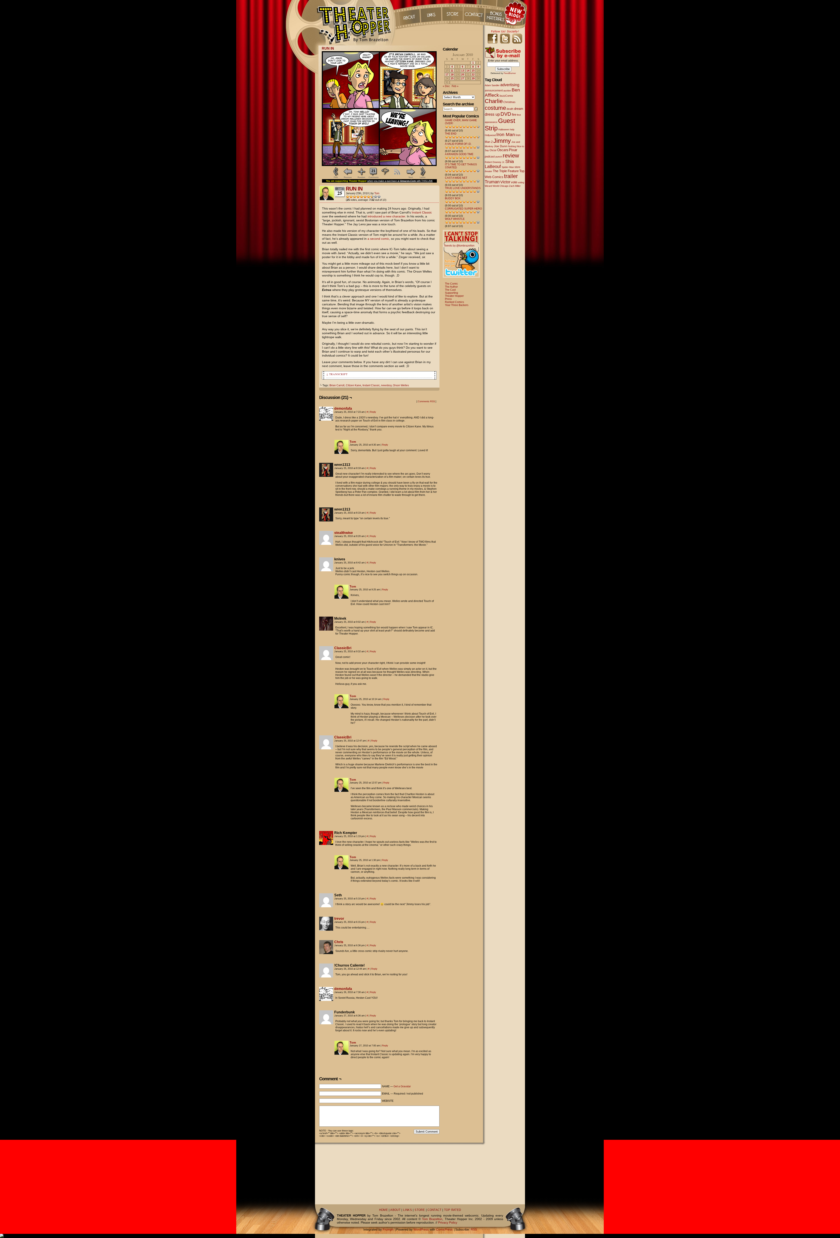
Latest (422, 177)
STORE (420, 1210)
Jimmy (502, 140)
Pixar (513, 150)
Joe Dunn (500, 146)
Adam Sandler (492, 85)
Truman (492, 181)
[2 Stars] (351, 196)
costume (495, 108)
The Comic (451, 283)
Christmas (509, 102)
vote (514, 182)
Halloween (503, 129)
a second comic (378, 238)
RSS (474, 1229)
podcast (490, 156)
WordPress (421, 1229)
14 (467, 70)
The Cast (450, 289)
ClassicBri (342, 648)
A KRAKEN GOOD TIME (459, 154)
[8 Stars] (372, 196)
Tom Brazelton (432, 1219)
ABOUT (395, 1210)
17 (446, 74)
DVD (505, 114)
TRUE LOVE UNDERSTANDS (463, 188)
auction (507, 90)
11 (452, 70)
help (512, 129)
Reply (373, 412)
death (510, 108)
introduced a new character (386, 216)
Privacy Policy (447, 1222)
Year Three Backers (456, 305)
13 (462, 70)
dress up (492, 114)
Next (411, 177)
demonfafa (343, 408)
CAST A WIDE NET (456, 177)
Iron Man (505, 134)
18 (452, 74)
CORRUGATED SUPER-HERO (463, 208)
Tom (376, 193)
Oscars (502, 150)
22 (473, 74)
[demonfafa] (326, 419)
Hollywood (490, 135)
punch (498, 156)
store (517, 167)
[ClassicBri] (326, 659)
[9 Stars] (375, 196)
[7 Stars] (368, 196)
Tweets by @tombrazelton (459, 245)
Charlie (494, 101)
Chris (338, 942)
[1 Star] (347, 196)
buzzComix (506, 95)
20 (462, 74)
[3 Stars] (354, 196)
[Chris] (326, 953)
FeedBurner (510, 73)
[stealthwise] (326, 544)
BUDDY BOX (452, 198)
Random (361, 177)
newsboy (386, 385)
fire (514, 114)
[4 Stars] (358, 196)
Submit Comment (427, 1131)
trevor (339, 918)
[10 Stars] (379, 196)
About (409, 13)
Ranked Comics (454, 302)
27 (462, 78)
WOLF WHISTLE (455, 218)
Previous (348, 177)
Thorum (496, 13)
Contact (474, 13)
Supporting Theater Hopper (454, 294)
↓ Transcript (337, 374)
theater (488, 171)
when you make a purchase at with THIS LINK (400, 181)
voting (521, 182)
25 (452, 78)
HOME (383, 1210)
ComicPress (444, 1229)
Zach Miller (515, 186)
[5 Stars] (361, 196)
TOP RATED (452, 1210)
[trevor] (326, 929)
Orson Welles (401, 385)
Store (453, 13)
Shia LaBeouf (499, 164)
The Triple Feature (506, 171)
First (336, 177)
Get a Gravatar (402, 1086)
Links (431, 13)
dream (518, 108)
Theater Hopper (356, 22)
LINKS (407, 1210)
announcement (494, 90)
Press (448, 299)
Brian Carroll (337, 385)
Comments (373, 173)
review (511, 155)
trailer (511, 176)
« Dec (446, 86)
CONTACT (434, 1210)
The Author (451, 286)
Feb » (455, 86)
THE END (451, 133)
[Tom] (341, 453)
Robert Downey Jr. (495, 162)
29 (473, 78)
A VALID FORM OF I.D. (458, 143)
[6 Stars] (365, 196)
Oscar (493, 150)
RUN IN (328, 48)
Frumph (388, 1229)
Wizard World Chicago (496, 186)
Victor (505, 182)
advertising (509, 84)
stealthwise (343, 533)
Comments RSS (426, 401)
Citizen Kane (353, 385)
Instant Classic (422, 212)
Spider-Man (508, 167)
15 (473, 70)
